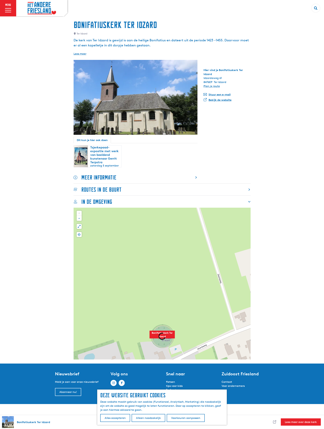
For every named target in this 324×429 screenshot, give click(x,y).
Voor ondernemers (233, 386)
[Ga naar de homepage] (41, 8)
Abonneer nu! (68, 392)
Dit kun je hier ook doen (92, 140)
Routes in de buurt (101, 189)
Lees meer (80, 53)
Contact (227, 381)
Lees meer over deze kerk (301, 422)
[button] (79, 213)
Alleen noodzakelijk (148, 418)
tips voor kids (174, 386)
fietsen (170, 381)
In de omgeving (96, 201)
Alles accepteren (115, 418)
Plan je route (212, 86)
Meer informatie (98, 177)
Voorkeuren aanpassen (185, 418)
